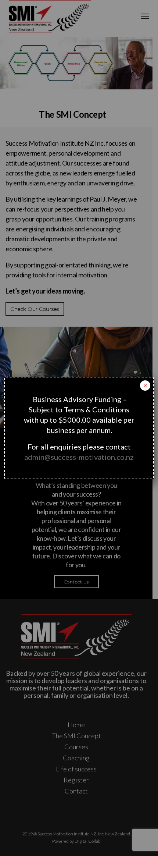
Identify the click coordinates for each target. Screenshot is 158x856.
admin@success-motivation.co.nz (79, 456)
